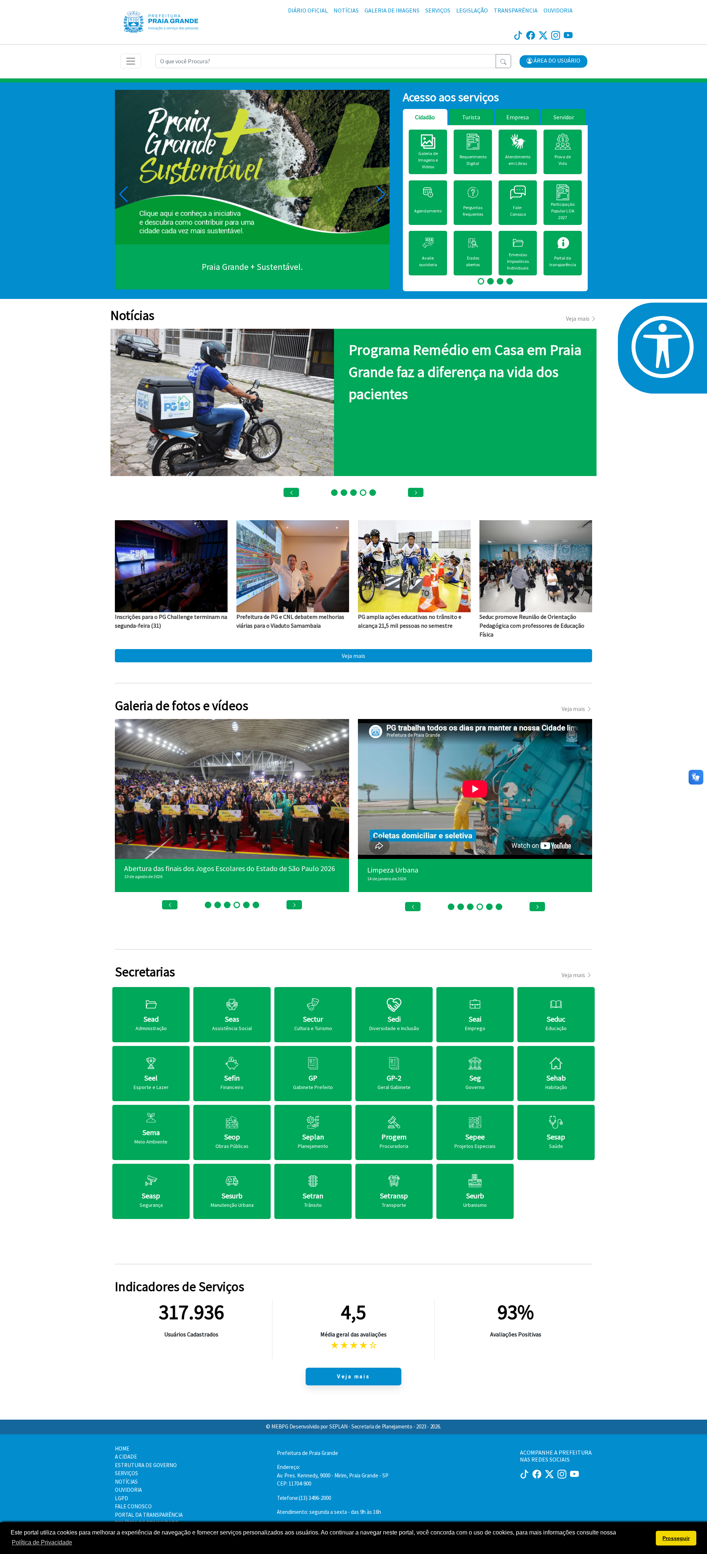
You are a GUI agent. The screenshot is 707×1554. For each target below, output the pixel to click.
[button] (553, 61)
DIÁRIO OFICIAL (308, 10)
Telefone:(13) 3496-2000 (304, 1497)
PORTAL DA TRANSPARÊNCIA (149, 1514)
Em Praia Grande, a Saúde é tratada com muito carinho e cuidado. (467, 869)
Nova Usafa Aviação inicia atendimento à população (204, 868)
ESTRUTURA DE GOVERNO (146, 1465)
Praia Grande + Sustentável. (252, 266)
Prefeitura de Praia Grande (307, 1452)
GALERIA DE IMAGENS (392, 10)
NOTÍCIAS (346, 10)
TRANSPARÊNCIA (516, 10)
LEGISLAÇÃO (472, 10)
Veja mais (353, 655)
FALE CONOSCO (133, 1506)
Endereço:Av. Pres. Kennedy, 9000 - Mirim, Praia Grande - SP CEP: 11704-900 (332, 1475)
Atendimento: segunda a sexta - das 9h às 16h (329, 1511)
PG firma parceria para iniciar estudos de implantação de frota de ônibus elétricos (463, 372)
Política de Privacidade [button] (42, 1542)
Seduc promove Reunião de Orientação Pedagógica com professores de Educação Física (531, 625)
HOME (122, 1448)
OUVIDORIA (558, 10)
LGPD (121, 1498)
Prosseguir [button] (676, 1538)
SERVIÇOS (437, 10)
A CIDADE (126, 1456)
